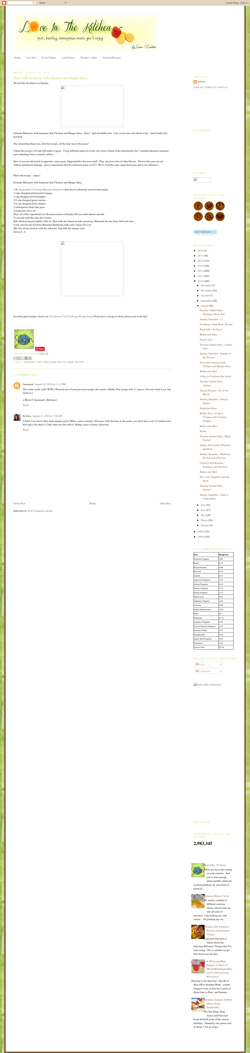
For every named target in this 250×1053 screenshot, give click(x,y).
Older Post (165, 503)
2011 (201, 276)
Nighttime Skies (208, 408)
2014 (201, 260)
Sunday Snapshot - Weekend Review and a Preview (215, 456)
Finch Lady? (206, 339)
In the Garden (49, 57)
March (204, 520)
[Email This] (15, 358)
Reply (26, 405)
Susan (201, 82)
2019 (201, 250)
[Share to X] (23, 358)
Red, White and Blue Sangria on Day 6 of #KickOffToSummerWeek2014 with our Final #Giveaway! (218, 968)
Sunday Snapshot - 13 (211, 319)
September (206, 300)
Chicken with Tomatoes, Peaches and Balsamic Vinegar (217, 930)
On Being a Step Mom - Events (216, 324)
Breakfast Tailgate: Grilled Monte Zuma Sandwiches (218, 1003)
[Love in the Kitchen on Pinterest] (198, 220)
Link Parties (68, 57)
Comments (204, 671)
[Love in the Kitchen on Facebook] (198, 210)
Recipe (79, 362)
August (205, 305)
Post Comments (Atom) (40, 511)
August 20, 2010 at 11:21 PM (50, 384)
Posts (201, 664)
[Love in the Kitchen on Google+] (220, 210)
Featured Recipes (112, 57)
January (205, 525)
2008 (201, 536)
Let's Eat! (31, 57)
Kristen (27, 416)
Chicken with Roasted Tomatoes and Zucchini (214, 464)
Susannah (28, 384)
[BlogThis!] (19, 358)
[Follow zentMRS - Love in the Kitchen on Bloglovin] (205, 234)
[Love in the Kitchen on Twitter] (209, 210)
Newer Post (19, 503)
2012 (201, 271)
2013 (201, 266)
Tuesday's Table (88, 57)
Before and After (208, 334)
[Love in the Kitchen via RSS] (209, 220)
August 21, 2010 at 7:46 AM (47, 416)
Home (17, 57)
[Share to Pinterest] (30, 358)
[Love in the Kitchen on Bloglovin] (220, 220)
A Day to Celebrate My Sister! (215, 376)
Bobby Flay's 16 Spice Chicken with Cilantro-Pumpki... (213, 417)
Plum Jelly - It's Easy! (211, 329)
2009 (201, 531)
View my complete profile (211, 87)
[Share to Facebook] (26, 358)
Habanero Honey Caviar (216, 896)
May (203, 515)
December (206, 285)
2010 (201, 281)
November (206, 290)
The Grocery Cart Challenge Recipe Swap (71, 316)
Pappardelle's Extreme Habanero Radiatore (41, 189)
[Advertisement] (59, 492)
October (205, 295)
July (203, 505)
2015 (201, 255)
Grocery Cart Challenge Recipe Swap (48, 362)
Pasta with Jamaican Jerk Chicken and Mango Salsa (50, 78)
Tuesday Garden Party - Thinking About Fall (212, 312)
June (203, 510)
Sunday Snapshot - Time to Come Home (214, 496)
